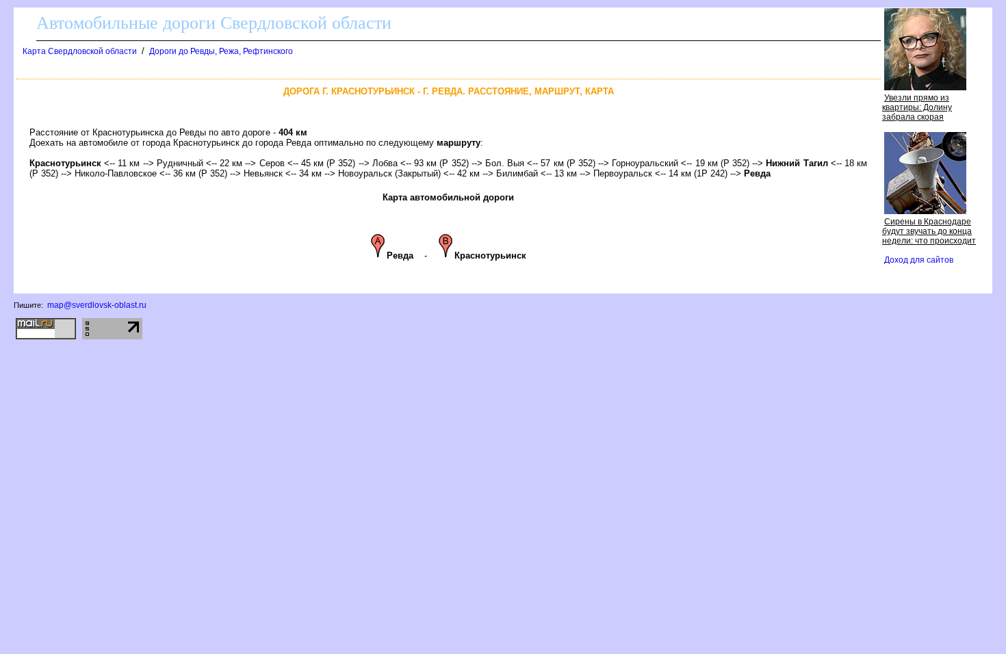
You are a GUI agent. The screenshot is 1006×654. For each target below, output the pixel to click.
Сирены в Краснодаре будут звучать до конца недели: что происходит (929, 231)
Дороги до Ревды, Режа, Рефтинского (221, 51)
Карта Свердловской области (80, 51)
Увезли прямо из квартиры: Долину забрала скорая (917, 107)
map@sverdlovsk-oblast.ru (96, 305)
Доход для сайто (918, 260)
